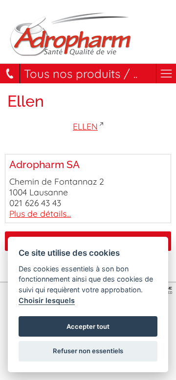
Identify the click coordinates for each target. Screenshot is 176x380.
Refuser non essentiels (88, 351)
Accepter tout (88, 326)
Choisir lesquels (47, 300)
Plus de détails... (40, 213)
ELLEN (85, 126)
